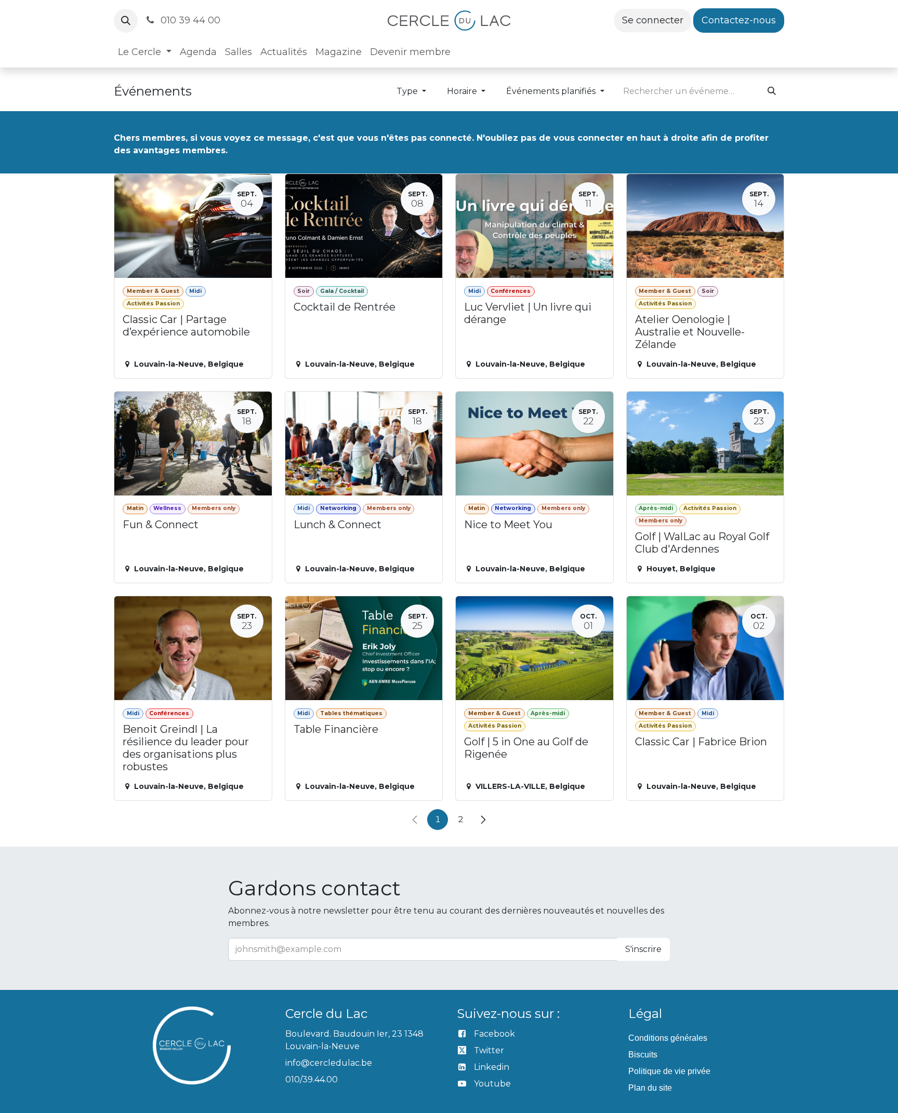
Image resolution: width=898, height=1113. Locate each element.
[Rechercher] (771, 91)
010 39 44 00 (189, 20)
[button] (126, 21)
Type (408, 91)
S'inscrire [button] (643, 949)
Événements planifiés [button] (552, 91)
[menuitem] (145, 52)
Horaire (463, 91)
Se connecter (652, 20)
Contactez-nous (739, 20)
